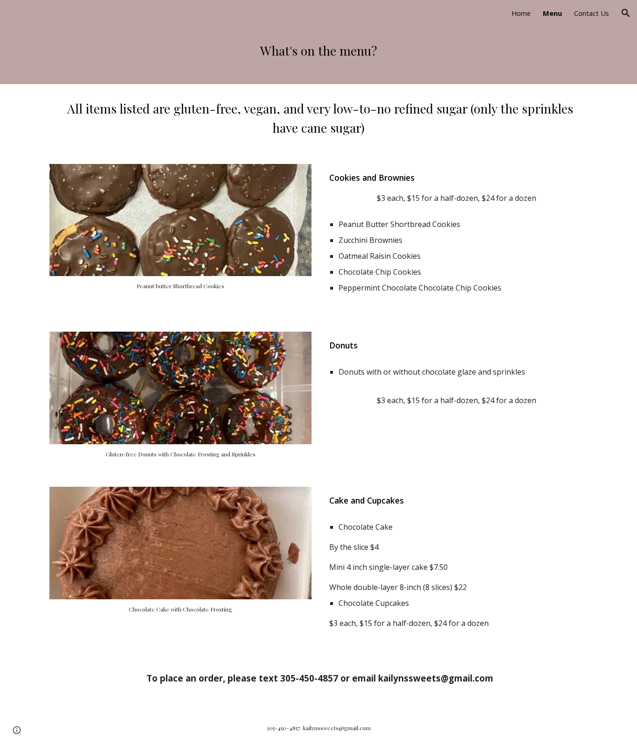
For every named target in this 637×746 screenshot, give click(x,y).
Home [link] (521, 13)
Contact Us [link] (591, 13)
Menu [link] (552, 13)
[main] (318, 55)
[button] (626, 13)
